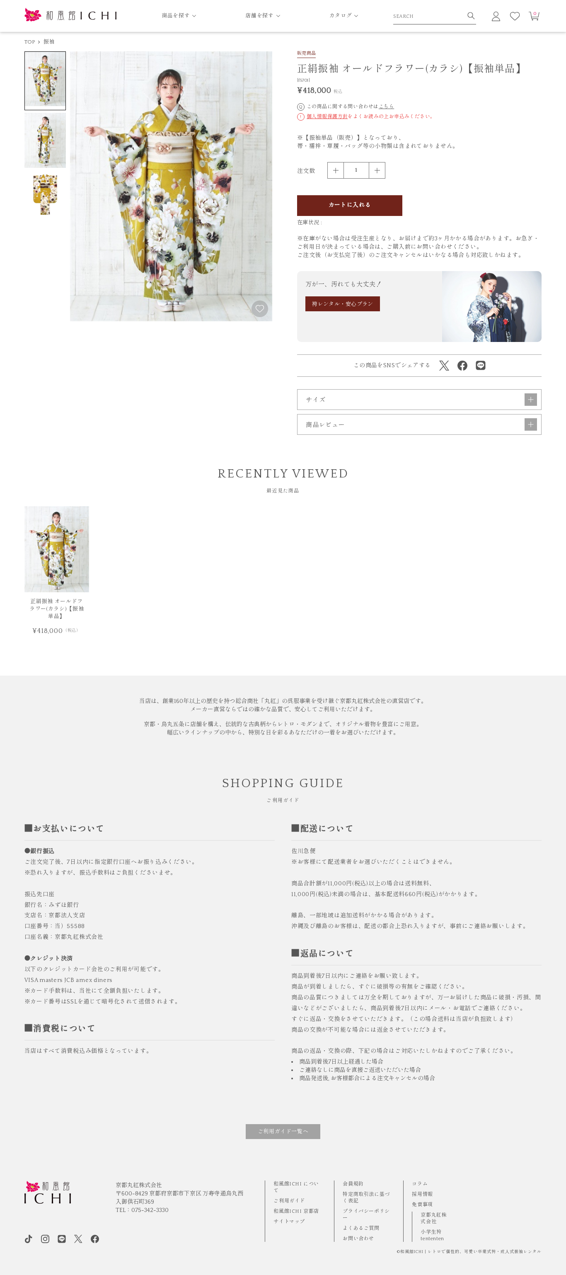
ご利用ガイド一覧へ (283, 1131)
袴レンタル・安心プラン (342, 304)
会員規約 (353, 1184)
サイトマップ (289, 1221)
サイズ (315, 400)
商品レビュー (325, 425)
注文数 (306, 171)
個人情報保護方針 (327, 116)
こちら (386, 106)
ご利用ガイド (289, 1201)
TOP (29, 42)
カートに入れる (350, 205)
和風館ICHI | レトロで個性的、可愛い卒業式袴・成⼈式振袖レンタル (471, 1252)
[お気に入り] (515, 16)
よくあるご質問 (361, 1228)
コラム (420, 1184)
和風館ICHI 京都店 (296, 1211)
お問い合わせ (358, 1238)
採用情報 (422, 1194)
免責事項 (422, 1204)
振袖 (49, 42)
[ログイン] (496, 16)
